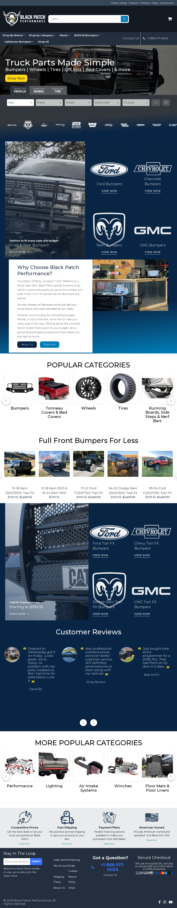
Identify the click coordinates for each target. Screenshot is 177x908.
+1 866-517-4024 (157, 38)
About (63, 35)
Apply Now (109, 843)
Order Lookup (119, 3)
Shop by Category (41, 35)
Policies (145, 3)
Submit (36, 861)
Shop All (43, 41)
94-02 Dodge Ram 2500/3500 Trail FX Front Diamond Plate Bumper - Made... (123, 490)
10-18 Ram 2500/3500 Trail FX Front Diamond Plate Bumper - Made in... (19, 490)
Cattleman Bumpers (18, 41)
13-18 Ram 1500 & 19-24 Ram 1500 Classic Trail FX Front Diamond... (54, 490)
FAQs (155, 3)
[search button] (124, 19)
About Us (27, 344)
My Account (167, 3)
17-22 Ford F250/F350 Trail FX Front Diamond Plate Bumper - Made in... (88, 490)
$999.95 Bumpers (86, 35)
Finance (133, 3)
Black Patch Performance (32, 900)
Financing (74, 859)
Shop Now (16, 78)
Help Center (61, 859)
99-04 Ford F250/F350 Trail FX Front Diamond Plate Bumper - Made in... (157, 490)
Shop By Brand (13, 35)
